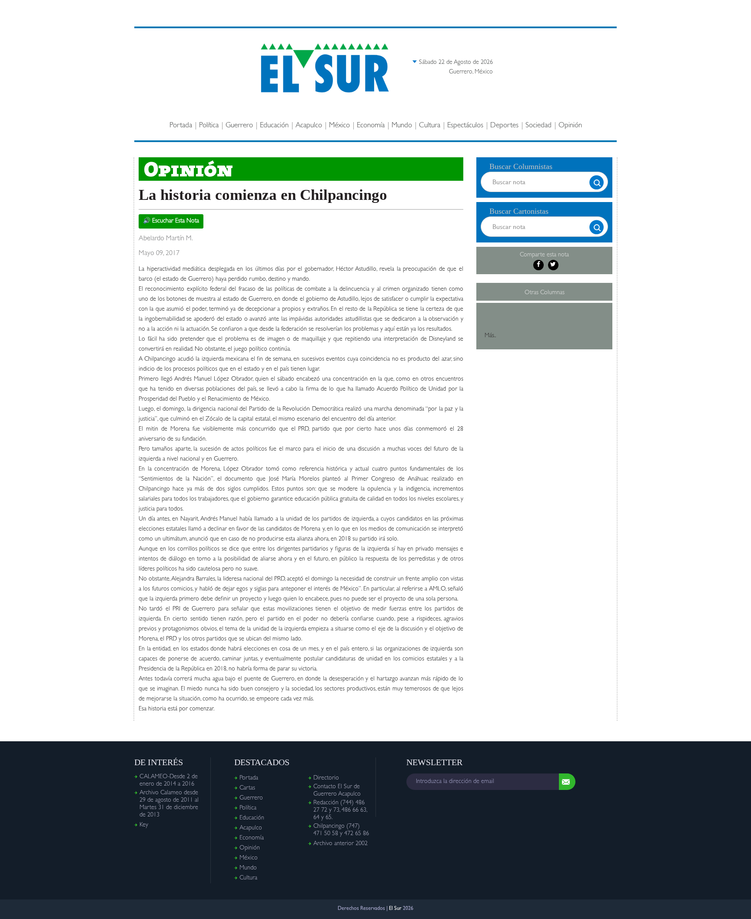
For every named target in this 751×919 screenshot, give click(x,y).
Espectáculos (465, 125)
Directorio (326, 778)
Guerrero (239, 125)
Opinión (570, 125)
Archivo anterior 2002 (340, 844)
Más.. (490, 336)
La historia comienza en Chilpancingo (263, 194)
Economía (371, 125)
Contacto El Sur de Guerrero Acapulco (337, 790)
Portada (180, 125)
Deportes (504, 125)
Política (209, 125)
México (339, 125)
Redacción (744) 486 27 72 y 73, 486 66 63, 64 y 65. (340, 810)
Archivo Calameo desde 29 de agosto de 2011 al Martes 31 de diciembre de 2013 (169, 804)
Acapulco (309, 125)
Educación (274, 125)
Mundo (402, 125)
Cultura (429, 125)
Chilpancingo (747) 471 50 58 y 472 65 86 (341, 830)
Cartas (247, 788)
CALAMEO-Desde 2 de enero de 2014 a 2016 (169, 780)
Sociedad (538, 125)
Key (144, 825)
